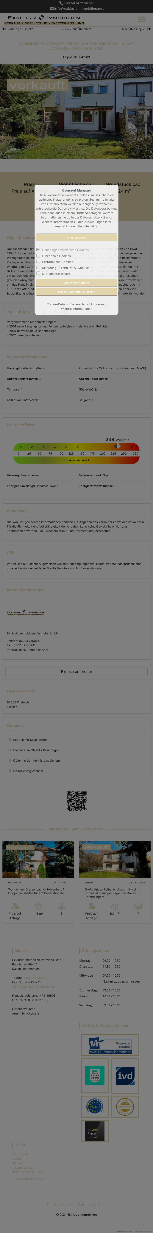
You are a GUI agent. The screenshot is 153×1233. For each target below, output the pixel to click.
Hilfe (94, 226)
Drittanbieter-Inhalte (56, 274)
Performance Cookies (57, 262)
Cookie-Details (57, 304)
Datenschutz (79, 304)
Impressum (98, 304)
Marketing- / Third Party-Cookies (65, 268)
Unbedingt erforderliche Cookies (65, 250)
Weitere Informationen (76, 309)
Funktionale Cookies (56, 256)
